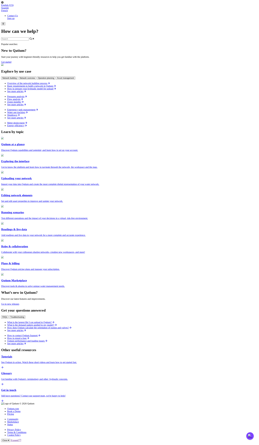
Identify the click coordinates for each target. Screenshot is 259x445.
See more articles (15, 91)
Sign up (11, 18)
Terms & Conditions (16, 432)
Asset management (65, 78)
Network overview (27, 78)
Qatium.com (13, 408)
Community (12, 419)
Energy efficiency (16, 125)
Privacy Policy (14, 429)
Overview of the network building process (27, 83)
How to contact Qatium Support (22, 335)
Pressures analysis (16, 96)
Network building (9, 78)
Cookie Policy (14, 435)
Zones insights (14, 102)
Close (5, 440)
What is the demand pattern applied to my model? (31, 325)
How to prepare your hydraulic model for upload (30, 88)
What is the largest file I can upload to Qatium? (29, 322)
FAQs (4, 317)
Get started (6, 62)
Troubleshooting (17, 317)
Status (10, 424)
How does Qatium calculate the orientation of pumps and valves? (38, 327)
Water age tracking (16, 112)
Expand (15, 440)
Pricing (10, 414)
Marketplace (13, 422)
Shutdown (12, 115)
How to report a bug (17, 338)
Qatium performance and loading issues (26, 341)
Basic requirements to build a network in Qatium (30, 86)
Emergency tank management (21, 109)
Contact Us (12, 15)
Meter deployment (16, 123)
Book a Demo (14, 411)
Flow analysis (14, 99)
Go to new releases (10, 304)
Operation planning (46, 78)
